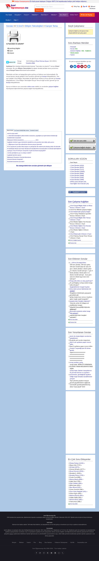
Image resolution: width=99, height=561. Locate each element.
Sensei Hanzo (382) (76, 499)
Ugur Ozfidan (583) (76, 483)
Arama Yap (39, 10)
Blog (40, 542)
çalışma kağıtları (54, 86)
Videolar (53, 15)
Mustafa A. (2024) (75, 473)
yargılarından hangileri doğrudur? (80, 301)
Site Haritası (48, 542)
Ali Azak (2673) (74, 467)
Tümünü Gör (73, 243)
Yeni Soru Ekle (74, 319)
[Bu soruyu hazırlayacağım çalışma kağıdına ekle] (10, 62)
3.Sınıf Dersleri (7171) (77, 169)
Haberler (35, 15)
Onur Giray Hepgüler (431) (78, 491)
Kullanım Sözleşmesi (61, 542)
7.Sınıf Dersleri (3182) (77, 177)
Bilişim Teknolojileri (34, 26)
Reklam (21, 542)
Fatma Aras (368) (75, 501)
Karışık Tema (51, 26)
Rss (35, 542)
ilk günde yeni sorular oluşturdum (80, 340)
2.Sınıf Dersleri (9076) (77, 167)
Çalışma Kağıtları (75, 51)
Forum (26, 15)
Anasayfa (73, 46)
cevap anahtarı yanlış (76, 362)
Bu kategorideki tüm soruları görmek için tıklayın (34, 165)
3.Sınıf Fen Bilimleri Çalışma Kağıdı (80, 209)
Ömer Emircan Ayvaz (42, 61)
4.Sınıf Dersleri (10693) (77, 171)
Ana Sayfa (9, 15)
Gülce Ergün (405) (75, 493)
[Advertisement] (34, 109)
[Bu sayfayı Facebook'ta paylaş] (78, 192)
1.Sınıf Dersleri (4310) (77, 165)
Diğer (15, 20)
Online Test (73, 15)
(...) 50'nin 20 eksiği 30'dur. (78, 262)
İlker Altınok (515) (75, 487)
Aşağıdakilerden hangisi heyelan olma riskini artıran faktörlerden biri (80, 289)
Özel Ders (44, 15)
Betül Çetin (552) (75, 485)
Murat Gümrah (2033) (76, 471)
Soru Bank (63, 15)
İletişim (14, 542)
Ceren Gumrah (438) (76, 489)
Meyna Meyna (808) (76, 479)
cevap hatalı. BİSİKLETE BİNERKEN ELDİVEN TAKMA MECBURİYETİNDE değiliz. (81, 366)
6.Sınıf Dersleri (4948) (77, 175)
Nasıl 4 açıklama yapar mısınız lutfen (81, 346)
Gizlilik (72, 542)
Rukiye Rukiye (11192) (77, 463)
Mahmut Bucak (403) (76, 495)
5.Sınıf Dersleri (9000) (77, 173)
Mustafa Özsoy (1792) (76, 475)
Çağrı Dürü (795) (75, 481)
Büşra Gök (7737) (75, 465)
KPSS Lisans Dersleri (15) (78, 181)
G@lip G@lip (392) (75, 497)
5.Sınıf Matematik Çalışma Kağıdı (80, 211)
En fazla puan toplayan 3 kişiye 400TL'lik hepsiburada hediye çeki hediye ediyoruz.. (50, 1)
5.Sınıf (20, 26)
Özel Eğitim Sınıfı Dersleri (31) (79, 183)
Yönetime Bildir (30, 63)
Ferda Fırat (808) (75, 477)
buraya (44, 76)
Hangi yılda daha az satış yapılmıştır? (81, 281)
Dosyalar (17, 15)
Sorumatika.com (82, 542)
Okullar (8, 20)
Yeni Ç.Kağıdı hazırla (75, 240)
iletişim (71, 524)
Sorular (9, 26)
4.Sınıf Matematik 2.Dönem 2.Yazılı (80, 234)
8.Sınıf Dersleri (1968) (77, 179)
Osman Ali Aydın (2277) (77, 469)
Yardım (72, 55)
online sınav (31, 86)
